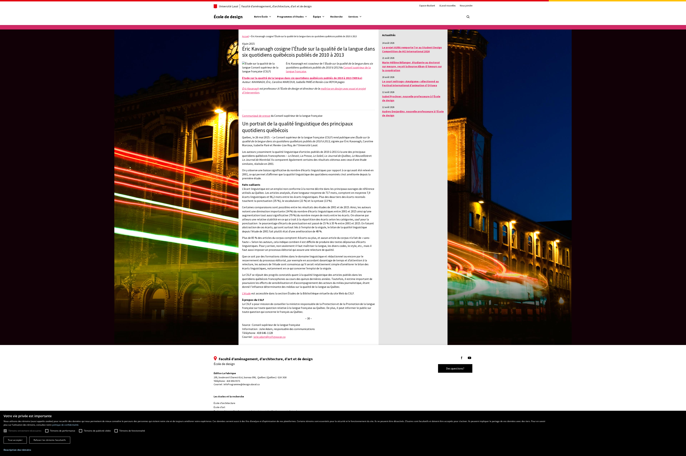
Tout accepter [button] (15, 440)
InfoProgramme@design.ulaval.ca (242, 384)
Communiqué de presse (256, 115)
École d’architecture (224, 403)
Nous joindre (466, 5)
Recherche (336, 16)
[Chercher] (468, 17)
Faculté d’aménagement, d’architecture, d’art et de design (276, 6)
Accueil (245, 36)
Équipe (317, 16)
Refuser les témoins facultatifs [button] (50, 440)
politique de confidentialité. (65, 424)
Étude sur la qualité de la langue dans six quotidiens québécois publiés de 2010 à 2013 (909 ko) (302, 78)
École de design (228, 16)
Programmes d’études (290, 16)
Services (353, 16)
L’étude (246, 293)
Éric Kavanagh (250, 88)
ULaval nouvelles (447, 5)
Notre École (261, 16)
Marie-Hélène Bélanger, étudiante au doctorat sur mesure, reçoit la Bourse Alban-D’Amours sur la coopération (412, 66)
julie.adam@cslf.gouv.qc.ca (269, 337)
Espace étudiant (427, 5)
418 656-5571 (233, 381)
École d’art (219, 407)
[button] (17, 450)
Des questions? (455, 368)
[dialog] (343, 433)
